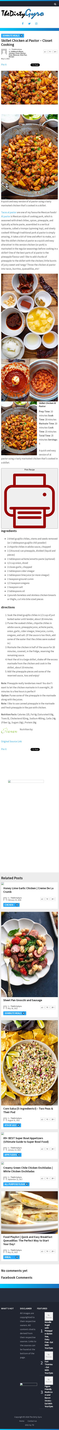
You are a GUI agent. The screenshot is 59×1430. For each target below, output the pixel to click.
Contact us (32, 1421)
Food (17, 53)
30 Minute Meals (10, 35)
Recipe (11, 57)
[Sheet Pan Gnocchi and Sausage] (29, 954)
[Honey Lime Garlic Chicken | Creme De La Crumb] (2, 883)
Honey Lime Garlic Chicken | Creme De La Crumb (28, 889)
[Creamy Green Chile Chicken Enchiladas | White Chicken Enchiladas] (2, 1163)
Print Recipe (29, 470)
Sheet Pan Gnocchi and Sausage (22, 1000)
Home (21, 1421)
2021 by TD (29, 1425)
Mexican (16, 55)
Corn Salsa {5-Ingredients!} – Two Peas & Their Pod (28, 1110)
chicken (12, 53)
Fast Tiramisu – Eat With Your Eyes (49, 1367)
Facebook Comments (16, 1277)
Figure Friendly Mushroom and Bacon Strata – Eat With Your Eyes (49, 1396)
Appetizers (11, 1154)
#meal (8, 1257)
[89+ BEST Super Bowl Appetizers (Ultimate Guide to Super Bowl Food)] (2, 1133)
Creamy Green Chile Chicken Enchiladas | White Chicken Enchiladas (28, 1169)
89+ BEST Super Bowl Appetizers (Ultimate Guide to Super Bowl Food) (26, 1139)
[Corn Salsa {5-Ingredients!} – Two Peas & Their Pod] (29, 1063)
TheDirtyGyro (16, 49)
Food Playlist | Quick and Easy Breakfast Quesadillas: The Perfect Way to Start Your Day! (27, 1240)
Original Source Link (11, 741)
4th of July (10, 1125)
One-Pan (23, 55)
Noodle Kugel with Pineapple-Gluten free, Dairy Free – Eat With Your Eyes (49, 1335)
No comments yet (14, 1270)
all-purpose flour (15, 1184)
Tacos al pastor (8, 212)
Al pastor (5, 216)
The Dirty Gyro (36, 1417)
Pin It (4, 64)
